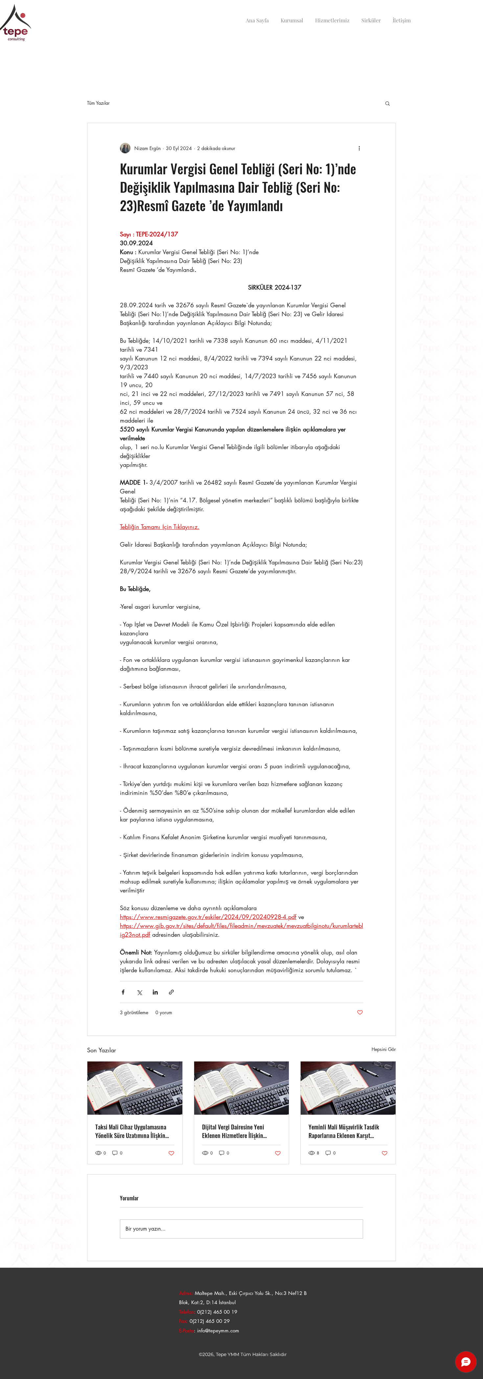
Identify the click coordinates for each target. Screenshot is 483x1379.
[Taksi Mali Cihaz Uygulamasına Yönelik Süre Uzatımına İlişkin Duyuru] (134, 1088)
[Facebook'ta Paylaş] (123, 992)
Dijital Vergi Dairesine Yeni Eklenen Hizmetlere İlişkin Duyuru (233, 1131)
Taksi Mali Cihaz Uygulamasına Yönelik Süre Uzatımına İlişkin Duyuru (130, 1131)
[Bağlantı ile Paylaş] (171, 992)
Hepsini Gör (384, 1049)
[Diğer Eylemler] (359, 148)
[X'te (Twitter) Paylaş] (139, 992)
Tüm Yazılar (98, 103)
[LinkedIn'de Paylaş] (155, 992)
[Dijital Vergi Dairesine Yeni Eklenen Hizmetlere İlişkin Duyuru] (241, 1088)
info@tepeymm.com (218, 1330)
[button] (387, 103)
